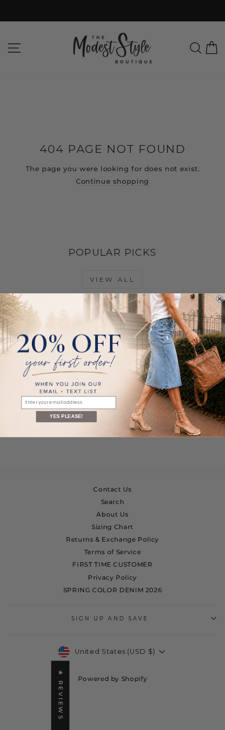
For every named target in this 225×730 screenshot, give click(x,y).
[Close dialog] (219, 298)
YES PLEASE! (66, 416)
